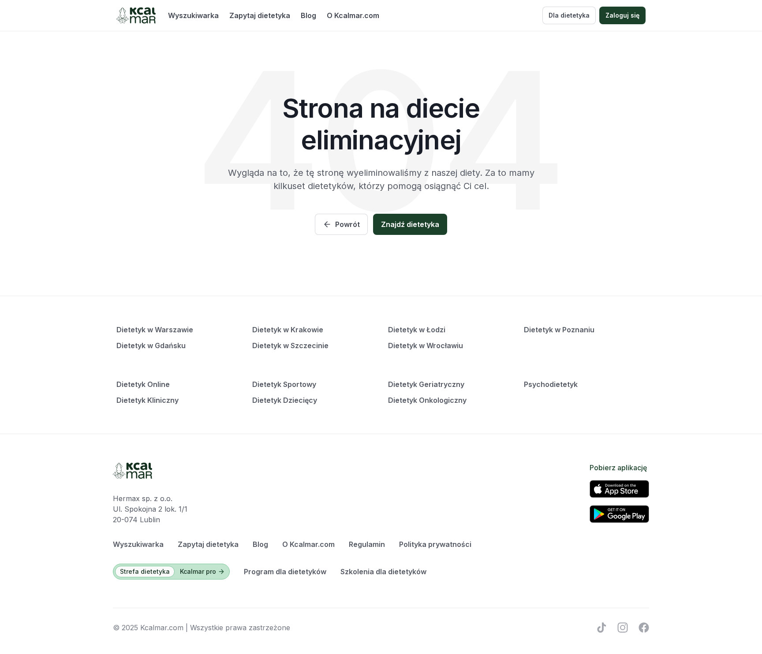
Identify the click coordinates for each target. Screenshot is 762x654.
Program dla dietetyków (285, 571)
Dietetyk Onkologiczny (427, 400)
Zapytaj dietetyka (259, 15)
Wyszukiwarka (193, 15)
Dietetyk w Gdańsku (151, 345)
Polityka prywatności (435, 544)
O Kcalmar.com (353, 15)
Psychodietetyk (551, 384)
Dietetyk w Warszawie (154, 329)
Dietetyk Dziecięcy (284, 400)
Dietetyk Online (143, 384)
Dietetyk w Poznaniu (559, 329)
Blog (308, 15)
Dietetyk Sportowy (284, 384)
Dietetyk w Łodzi (416, 329)
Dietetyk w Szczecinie (290, 345)
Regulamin (367, 544)
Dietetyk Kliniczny (147, 400)
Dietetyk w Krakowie (287, 329)
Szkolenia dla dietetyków (383, 571)
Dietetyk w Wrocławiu (425, 345)
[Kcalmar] (136, 15)
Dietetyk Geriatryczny (426, 384)
